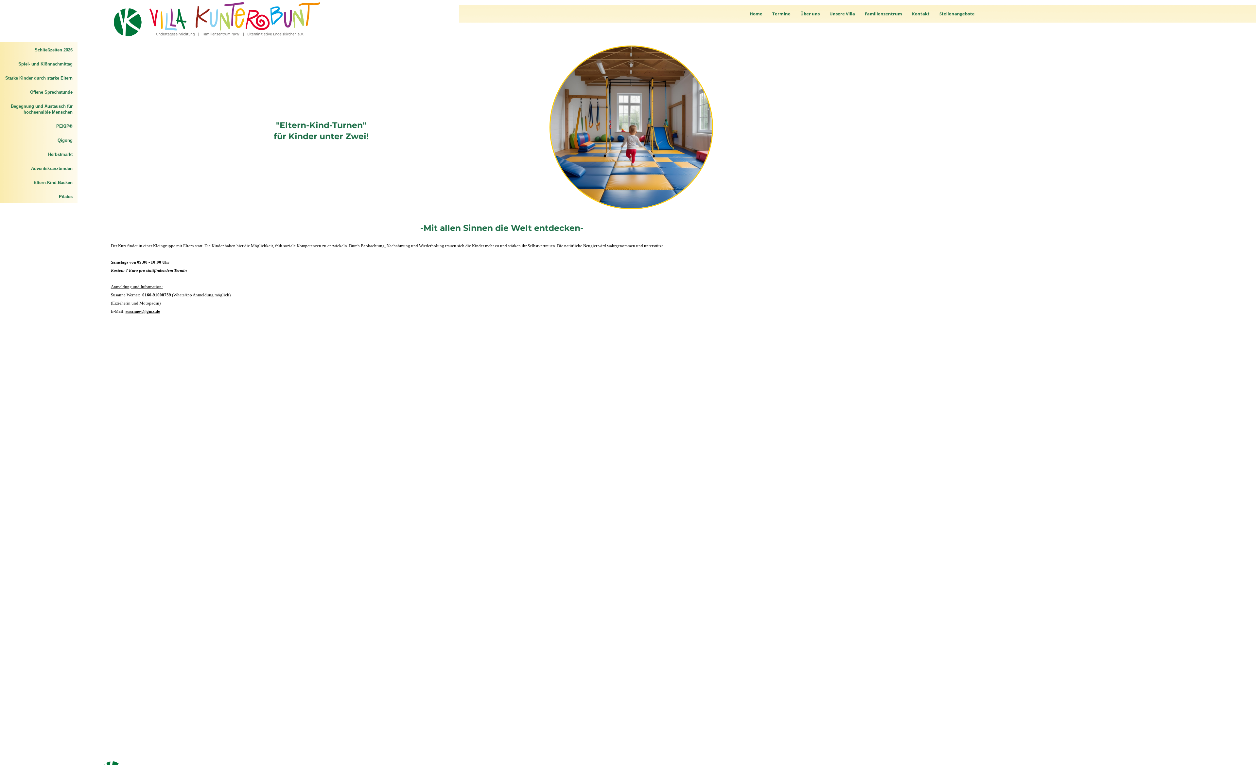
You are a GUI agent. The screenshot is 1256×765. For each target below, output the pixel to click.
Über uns (810, 14)
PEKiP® (64, 126)
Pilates (66, 196)
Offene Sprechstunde (51, 92)
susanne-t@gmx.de (143, 311)
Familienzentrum (883, 14)
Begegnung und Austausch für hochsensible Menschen (42, 109)
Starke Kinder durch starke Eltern (39, 78)
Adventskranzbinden (52, 168)
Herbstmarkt (60, 154)
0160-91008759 (156, 294)
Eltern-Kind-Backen (53, 182)
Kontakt (921, 14)
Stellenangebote (957, 14)
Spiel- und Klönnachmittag (45, 64)
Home (756, 14)
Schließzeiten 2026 (54, 49)
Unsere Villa (842, 14)
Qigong (65, 140)
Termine (781, 14)
